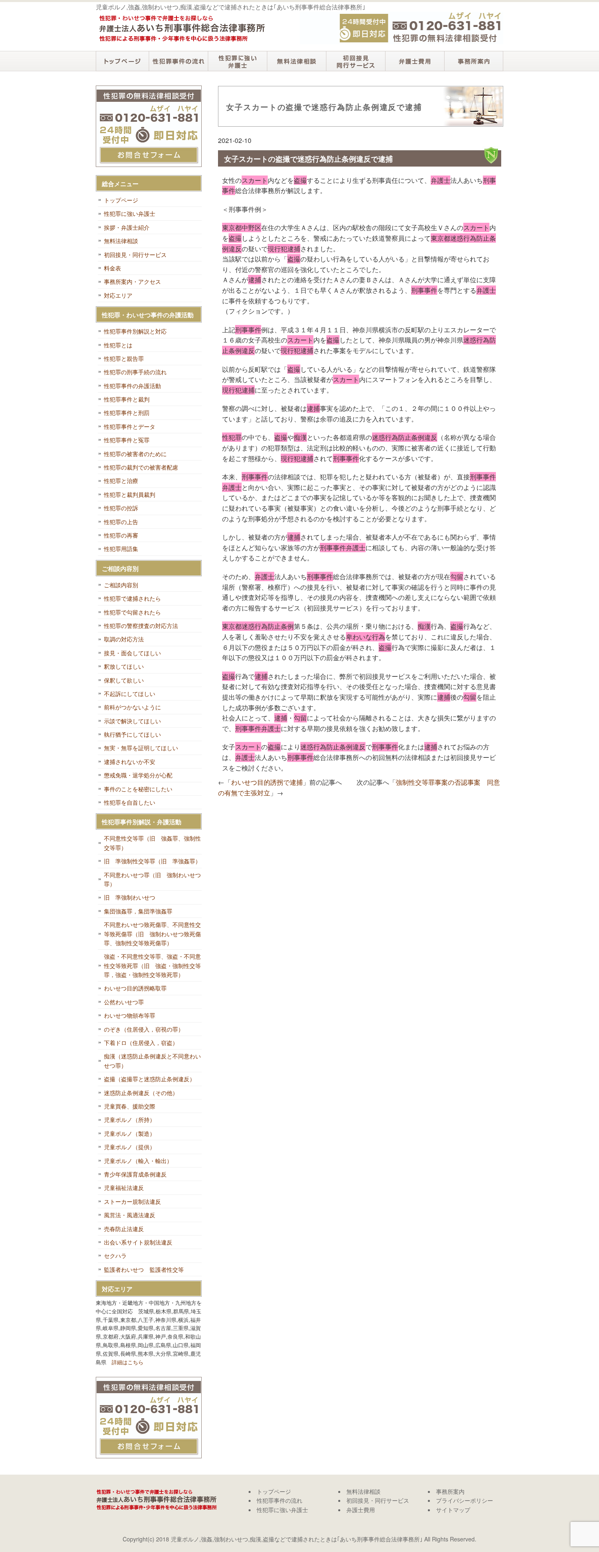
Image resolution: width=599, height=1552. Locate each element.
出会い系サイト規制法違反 (138, 1242)
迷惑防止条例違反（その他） (141, 1093)
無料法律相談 (296, 61)
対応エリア (118, 295)
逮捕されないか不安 (129, 761)
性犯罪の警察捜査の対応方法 (141, 625)
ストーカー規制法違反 (132, 1201)
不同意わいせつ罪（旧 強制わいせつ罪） (152, 879)
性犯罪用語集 (121, 548)
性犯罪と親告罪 (124, 358)
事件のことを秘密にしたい (138, 789)
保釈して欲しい (124, 680)
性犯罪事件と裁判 (127, 399)
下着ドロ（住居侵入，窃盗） (141, 1042)
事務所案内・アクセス (132, 281)
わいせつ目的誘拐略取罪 (135, 988)
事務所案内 (473, 61)
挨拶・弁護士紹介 (127, 227)
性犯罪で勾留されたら (132, 612)
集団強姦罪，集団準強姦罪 (138, 911)
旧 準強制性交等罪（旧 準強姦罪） (152, 861)
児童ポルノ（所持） (129, 1119)
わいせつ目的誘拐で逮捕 (267, 782)
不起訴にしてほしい (129, 693)
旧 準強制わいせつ (129, 897)
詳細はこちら (127, 1362)
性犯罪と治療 (121, 480)
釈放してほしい (124, 666)
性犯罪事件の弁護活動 (132, 386)
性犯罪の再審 (121, 535)
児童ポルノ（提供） (129, 1147)
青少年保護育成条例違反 (135, 1174)
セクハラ (115, 1255)
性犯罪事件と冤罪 (127, 440)
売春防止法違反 (124, 1229)
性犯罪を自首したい (129, 802)
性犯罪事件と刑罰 (127, 412)
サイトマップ (453, 1510)
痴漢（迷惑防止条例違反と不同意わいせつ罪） (152, 1060)
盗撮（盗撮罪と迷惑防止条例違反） (149, 1079)
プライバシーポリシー (464, 1500)
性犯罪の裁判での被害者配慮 (141, 467)
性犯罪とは (118, 345)
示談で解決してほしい (132, 721)
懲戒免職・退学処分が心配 (138, 775)
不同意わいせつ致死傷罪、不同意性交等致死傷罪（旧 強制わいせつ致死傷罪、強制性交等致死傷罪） (152, 933)
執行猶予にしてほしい (132, 734)
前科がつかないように (132, 707)
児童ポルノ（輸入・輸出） (138, 1161)
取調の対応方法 (124, 639)
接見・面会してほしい (132, 653)
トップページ (122, 61)
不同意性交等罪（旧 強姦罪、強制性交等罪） (152, 842)
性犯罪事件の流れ (178, 61)
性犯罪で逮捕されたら (132, 598)
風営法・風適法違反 (129, 1215)
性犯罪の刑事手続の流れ (135, 372)
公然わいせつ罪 (124, 1002)
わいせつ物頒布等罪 (129, 1015)
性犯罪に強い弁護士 (237, 61)
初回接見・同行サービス (355, 61)
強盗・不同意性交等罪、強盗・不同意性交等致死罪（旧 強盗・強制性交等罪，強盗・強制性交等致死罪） (152, 965)
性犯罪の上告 (121, 522)
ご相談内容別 (121, 585)
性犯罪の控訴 (121, 508)
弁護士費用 (414, 61)
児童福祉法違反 (124, 1187)
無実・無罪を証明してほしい (141, 748)
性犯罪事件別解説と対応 (135, 331)
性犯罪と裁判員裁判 (129, 494)
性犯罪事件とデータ (129, 426)
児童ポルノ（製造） (129, 1133)
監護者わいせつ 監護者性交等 (144, 1269)
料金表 (112, 268)
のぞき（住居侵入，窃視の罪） (144, 1029)
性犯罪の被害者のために (135, 454)
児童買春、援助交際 (129, 1106)
